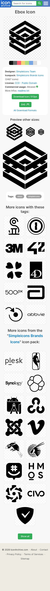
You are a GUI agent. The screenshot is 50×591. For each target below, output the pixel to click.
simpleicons (34, 196)
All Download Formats (25, 110)
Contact (44, 549)
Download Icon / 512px (25, 96)
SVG (23, 104)
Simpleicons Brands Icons (30, 75)
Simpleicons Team (26, 71)
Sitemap (25, 558)
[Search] (39, 3)
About (34, 549)
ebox (19, 196)
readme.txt (23, 90)
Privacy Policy (14, 554)
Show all (25, 536)
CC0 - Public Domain (26, 83)
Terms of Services (33, 554)
